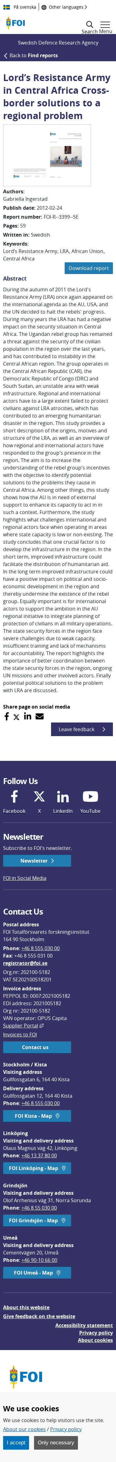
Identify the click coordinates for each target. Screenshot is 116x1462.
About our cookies (24, 1429)
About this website (26, 1307)
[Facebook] (7, 716)
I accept (16, 1442)
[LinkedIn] (27, 716)
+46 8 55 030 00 (39, 1207)
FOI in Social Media (24, 878)
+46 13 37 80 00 (39, 1155)
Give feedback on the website (39, 1316)
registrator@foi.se (25, 963)
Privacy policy (96, 1332)
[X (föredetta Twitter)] (16, 716)
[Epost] (40, 716)
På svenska (24, 7)
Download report (89, 268)
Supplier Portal (23, 1025)
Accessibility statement (84, 1325)
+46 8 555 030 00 (40, 948)
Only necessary (56, 1442)
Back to (34, 55)
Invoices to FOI (20, 1034)
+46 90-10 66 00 (39, 1260)
